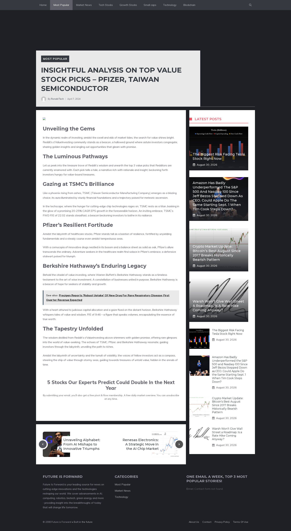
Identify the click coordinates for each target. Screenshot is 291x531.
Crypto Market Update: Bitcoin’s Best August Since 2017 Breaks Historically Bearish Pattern (227, 405)
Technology (169, 5)
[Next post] (179, 444)
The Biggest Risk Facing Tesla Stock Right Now (228, 332)
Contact (206, 521)
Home (43, 5)
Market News (84, 5)
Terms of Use (240, 521)
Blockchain (189, 5)
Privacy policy (222, 521)
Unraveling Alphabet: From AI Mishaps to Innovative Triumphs (81, 444)
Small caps (150, 5)
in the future (85, 521)
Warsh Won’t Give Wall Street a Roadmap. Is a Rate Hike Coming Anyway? (218, 305)
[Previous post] (43, 444)
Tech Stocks (106, 5)
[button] (250, 5)
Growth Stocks (128, 5)
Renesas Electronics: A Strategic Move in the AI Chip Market (141, 444)
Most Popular (61, 5)
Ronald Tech (57, 98)
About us (194, 521)
